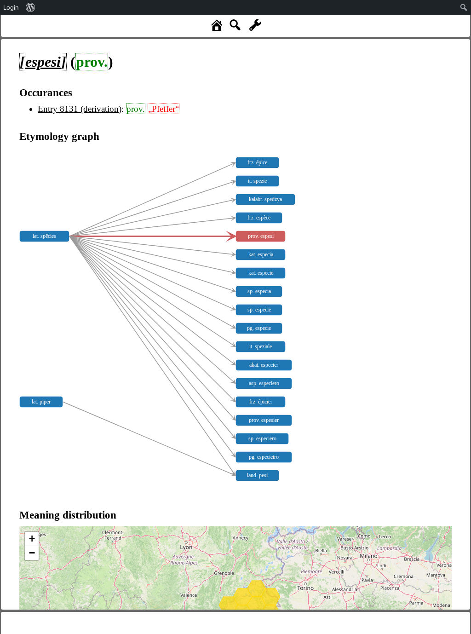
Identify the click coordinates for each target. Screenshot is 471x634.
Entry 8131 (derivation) (79, 109)
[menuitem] (31, 7)
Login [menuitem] (11, 7)
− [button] (32, 553)
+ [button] (32, 538)
